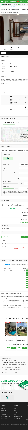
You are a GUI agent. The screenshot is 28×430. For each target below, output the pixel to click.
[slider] (14, 173)
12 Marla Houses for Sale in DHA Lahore (11, 372)
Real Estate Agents (18, 416)
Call (14, 347)
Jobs (2, 412)
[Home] (2, 1)
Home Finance (22, 53)
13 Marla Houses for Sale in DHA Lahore (11, 371)
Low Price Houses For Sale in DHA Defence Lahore (13, 362)
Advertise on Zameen (5, 416)
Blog (15, 408)
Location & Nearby (12, 53)
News (15, 410)
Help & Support (4, 414)
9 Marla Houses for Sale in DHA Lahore (11, 360)
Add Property (17, 418)
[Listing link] (10, 336)
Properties (6, 1)
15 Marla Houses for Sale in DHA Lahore (11, 367)
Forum (15, 412)
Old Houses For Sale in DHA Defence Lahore (12, 369)
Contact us (3, 410)
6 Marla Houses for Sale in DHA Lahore (11, 366)
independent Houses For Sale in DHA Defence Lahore (14, 364)
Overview (3, 53)
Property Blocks (14, 1)
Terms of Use (4, 418)
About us (3, 408)
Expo (15, 414)
